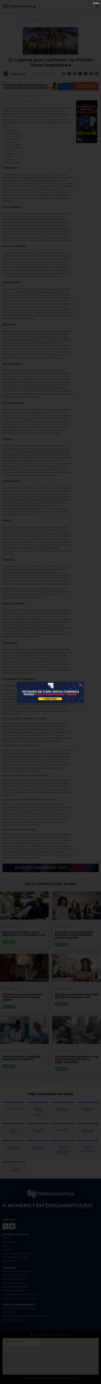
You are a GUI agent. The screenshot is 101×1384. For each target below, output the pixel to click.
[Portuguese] (97, 3)
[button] (80, 685)
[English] (94, 3)
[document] (50, 692)
